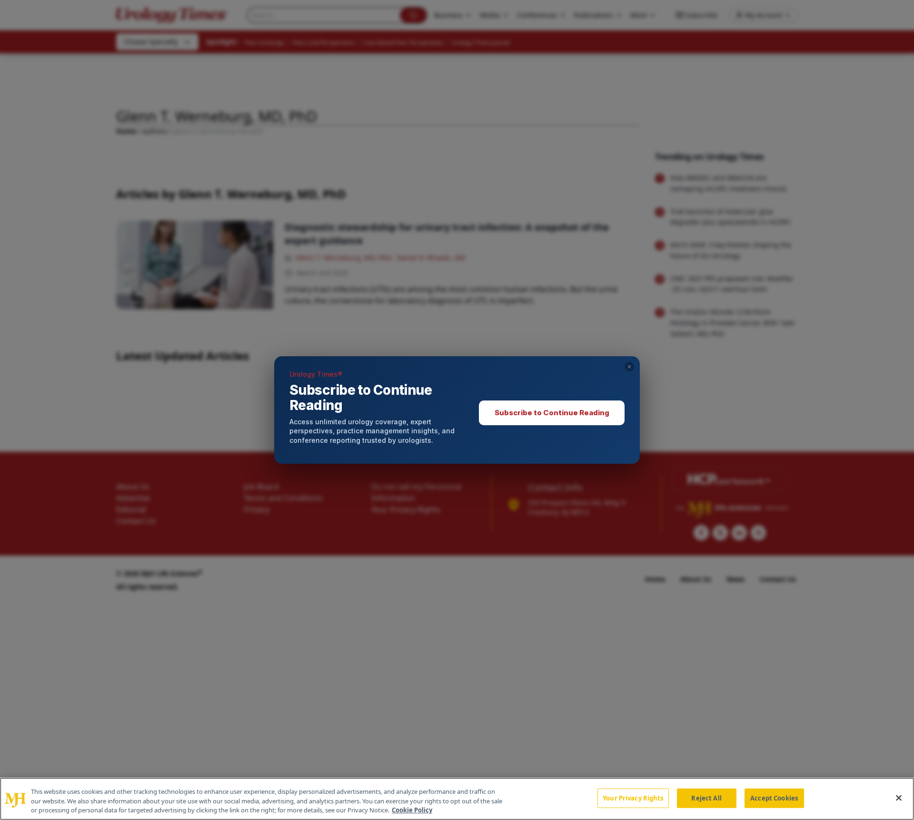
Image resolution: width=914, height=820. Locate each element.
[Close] (898, 797)
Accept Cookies (774, 797)
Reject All (706, 797)
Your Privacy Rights (633, 797)
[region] (457, 799)
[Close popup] (629, 366)
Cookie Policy (412, 810)
